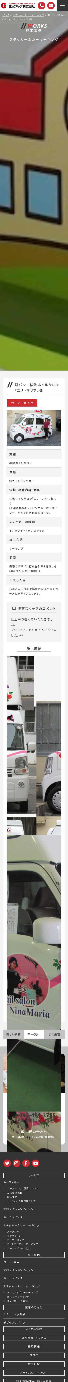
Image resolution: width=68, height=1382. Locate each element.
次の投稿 (54, 1034)
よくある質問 (34, 1329)
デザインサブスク (14, 1322)
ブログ (34, 1355)
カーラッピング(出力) (19, 1248)
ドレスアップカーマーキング (22, 1244)
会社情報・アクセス (34, 1338)
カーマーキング (15, 1240)
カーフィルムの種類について (23, 1188)
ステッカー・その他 (17, 1301)
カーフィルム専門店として (21, 1201)
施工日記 (34, 1364)
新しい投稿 (13, 1034)
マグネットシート (16, 1236)
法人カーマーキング (18, 1296)
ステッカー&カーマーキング (21, 1225)
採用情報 (34, 1346)
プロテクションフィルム (18, 1209)
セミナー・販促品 (14, 1314)
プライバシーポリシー (34, 1373)
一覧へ (35, 1034)
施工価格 (12, 1197)
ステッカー (13, 1231)
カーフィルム (11, 1182)
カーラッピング (13, 1217)
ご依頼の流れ (14, 1193)
